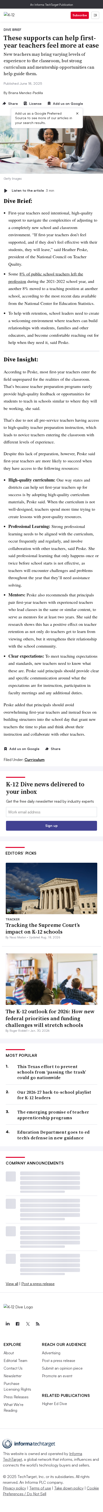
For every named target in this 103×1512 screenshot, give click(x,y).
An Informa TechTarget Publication (51, 4)
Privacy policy (14, 1488)
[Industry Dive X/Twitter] (28, 1324)
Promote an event (57, 1375)
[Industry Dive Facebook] (17, 1324)
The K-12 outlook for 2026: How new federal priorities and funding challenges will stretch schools (50, 1018)
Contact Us (13, 1368)
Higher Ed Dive (54, 1403)
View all (12, 1283)
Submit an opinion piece (62, 1368)
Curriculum (34, 759)
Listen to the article (33, 191)
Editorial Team (15, 1360)
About (9, 1352)
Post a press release (38, 1283)
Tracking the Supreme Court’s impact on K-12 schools (43, 928)
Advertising (51, 1352)
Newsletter (13, 1375)
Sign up (51, 825)
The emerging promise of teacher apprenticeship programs (53, 1114)
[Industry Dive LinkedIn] (7, 1324)
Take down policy (69, 1488)
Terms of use (40, 1488)
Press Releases (16, 1396)
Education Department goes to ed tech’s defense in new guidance (53, 1135)
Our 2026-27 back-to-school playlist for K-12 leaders (54, 1095)
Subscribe (80, 15)
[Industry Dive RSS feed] (38, 1324)
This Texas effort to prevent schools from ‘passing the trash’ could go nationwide (51, 1072)
